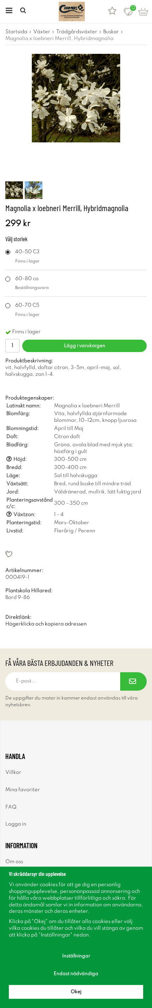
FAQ (11, 807)
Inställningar (76, 956)
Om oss (14, 861)
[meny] (8, 11)
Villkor (13, 772)
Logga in (15, 824)
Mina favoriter (22, 789)
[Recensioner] (112, 11)
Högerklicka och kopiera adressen (46, 624)
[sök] (24, 11)
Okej (76, 992)
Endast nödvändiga (76, 974)
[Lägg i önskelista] (76, 554)
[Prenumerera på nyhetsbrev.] (133, 681)
